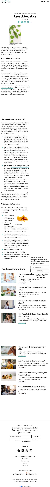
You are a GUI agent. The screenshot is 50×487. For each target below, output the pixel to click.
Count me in (39, 270)
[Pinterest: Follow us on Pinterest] (27, 450)
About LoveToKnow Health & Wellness (25, 456)
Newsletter (25, 458)
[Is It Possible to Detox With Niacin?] (8, 364)
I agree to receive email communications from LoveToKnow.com (41, 276)
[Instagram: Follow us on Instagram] (31, 450)
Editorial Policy (25, 461)
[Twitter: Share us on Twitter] (21, 22)
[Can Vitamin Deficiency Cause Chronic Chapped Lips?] (8, 318)
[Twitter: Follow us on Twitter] (23, 450)
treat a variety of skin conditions (20, 167)
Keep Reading (22, 283)
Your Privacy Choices (26, 486)
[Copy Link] (31, 22)
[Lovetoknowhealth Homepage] (6, 1)
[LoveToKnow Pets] (31, 473)
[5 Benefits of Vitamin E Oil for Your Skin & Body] (8, 278)
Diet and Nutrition (17, 13)
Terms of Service (33, 479)
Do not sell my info (16, 479)
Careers (25, 463)
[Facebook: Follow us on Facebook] (19, 450)
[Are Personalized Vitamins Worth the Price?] (8, 291)
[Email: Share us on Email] (28, 22)
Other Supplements (32, 13)
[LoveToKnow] (18, 473)
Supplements (24, 13)
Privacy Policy (25, 479)
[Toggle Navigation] (48, 1)
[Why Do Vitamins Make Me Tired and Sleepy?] (8, 304)
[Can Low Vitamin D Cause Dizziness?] (8, 390)
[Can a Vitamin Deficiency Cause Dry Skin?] (8, 351)
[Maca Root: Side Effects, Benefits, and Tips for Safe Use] (8, 376)
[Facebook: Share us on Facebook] (18, 22)
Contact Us (25, 465)
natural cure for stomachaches (12, 150)
